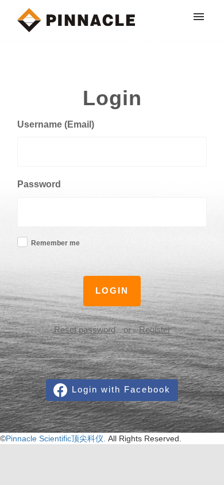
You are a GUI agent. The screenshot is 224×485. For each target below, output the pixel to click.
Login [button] (112, 290)
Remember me (55, 243)
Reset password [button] (84, 329)
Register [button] (155, 329)
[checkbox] (22, 242)
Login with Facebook (121, 389)
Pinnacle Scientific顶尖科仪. (57, 438)
